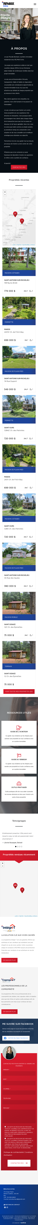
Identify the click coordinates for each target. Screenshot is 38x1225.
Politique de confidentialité (14, 1152)
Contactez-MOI (17, 1163)
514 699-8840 (6, 26)
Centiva (23, 1222)
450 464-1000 (6, 27)
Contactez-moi (19, 167)
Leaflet (13, 244)
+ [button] (5, 192)
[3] (22, 223)
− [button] (5, 195)
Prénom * (6, 1069)
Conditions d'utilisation (20, 1218)
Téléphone (7, 1098)
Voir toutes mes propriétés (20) (19, 691)
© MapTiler (18, 244)
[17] (15, 216)
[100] (15, 888)
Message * (6, 1108)
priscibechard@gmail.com (8, 29)
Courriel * (6, 1089)
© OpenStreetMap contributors (28, 244)
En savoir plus (9, 960)
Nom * (5, 1079)
